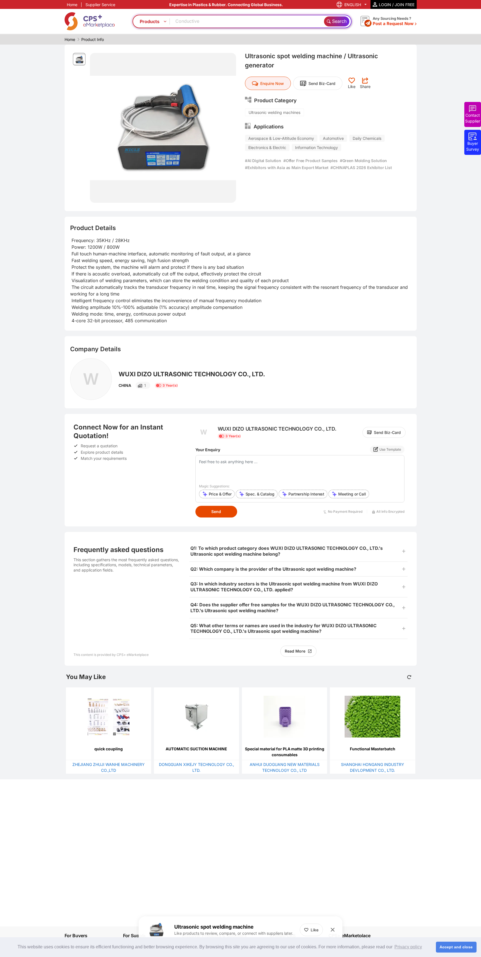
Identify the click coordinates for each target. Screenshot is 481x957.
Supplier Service (100, 4)
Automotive (333, 138)
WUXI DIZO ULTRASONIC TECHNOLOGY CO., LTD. (192, 374)
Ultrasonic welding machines (274, 112)
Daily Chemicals (367, 138)
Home (72, 4)
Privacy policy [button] (408, 946)
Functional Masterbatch (372, 748)
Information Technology (316, 147)
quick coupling (108, 748)
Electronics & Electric (267, 147)
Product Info (92, 39)
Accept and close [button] (456, 947)
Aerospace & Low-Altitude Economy (281, 138)
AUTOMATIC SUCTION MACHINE (196, 748)
